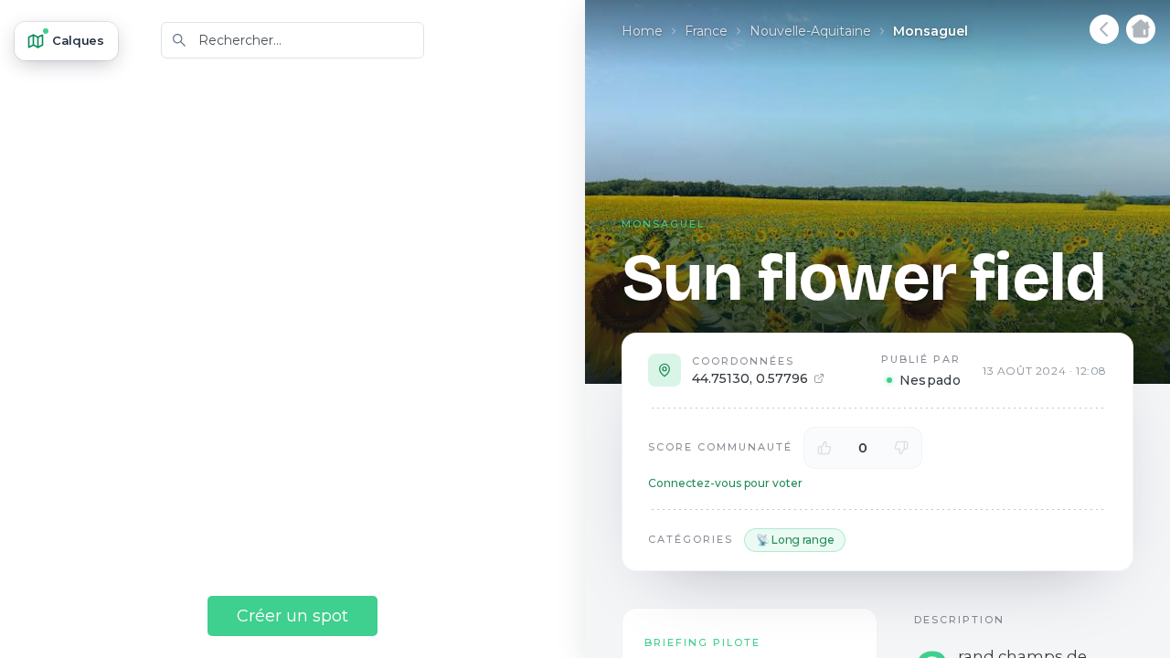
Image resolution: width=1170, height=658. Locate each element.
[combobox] (292, 40)
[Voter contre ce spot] (901, 447)
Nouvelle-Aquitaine (810, 31)
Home (642, 31)
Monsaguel (930, 31)
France (706, 31)
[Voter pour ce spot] (824, 447)
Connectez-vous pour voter (725, 483)
